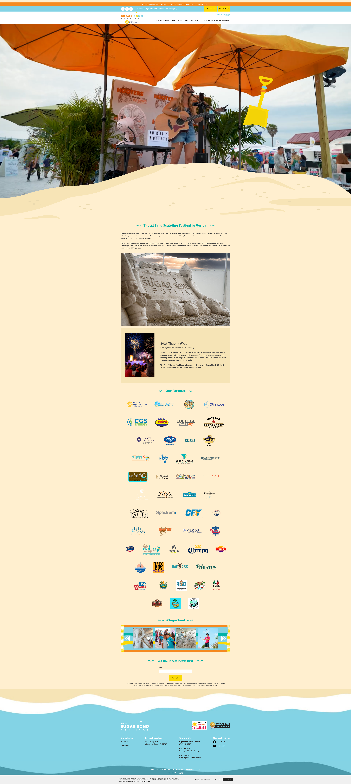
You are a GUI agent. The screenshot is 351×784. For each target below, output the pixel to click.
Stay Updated (224, 9)
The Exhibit (177, 21)
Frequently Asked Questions (216, 21)
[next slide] (223, 638)
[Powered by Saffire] (181, 773)
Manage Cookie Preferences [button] (202, 779)
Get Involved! (162, 21)
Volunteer (124, 742)
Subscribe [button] (175, 678)
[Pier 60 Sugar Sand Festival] (132, 18)
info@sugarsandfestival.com (190, 758)
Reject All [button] (217, 779)
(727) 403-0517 (185, 744)
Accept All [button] (228, 779)
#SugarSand (175, 620)
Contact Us (211, 9)
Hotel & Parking (192, 21)
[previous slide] (127, 638)
